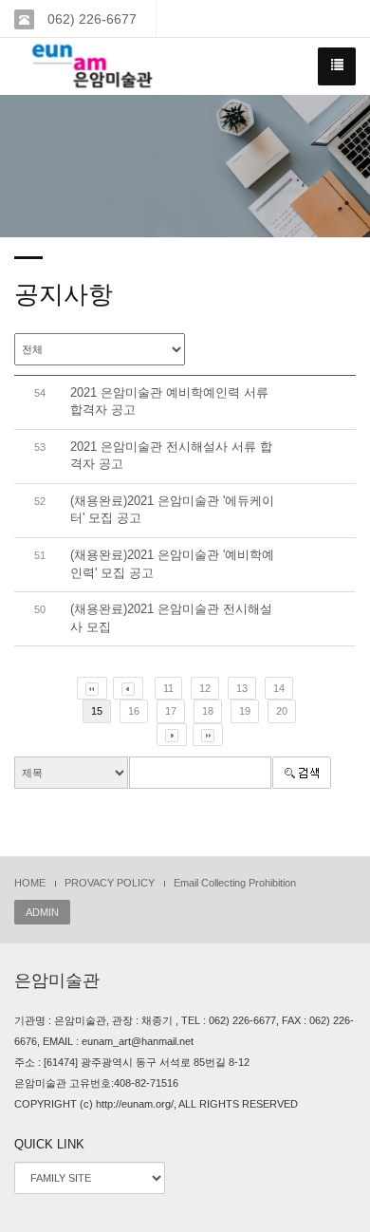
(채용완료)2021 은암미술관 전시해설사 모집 (171, 618)
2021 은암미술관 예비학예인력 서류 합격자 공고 (169, 401)
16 (133, 711)
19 (244, 711)
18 (207, 711)
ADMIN (42, 912)
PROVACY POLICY (110, 882)
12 (205, 688)
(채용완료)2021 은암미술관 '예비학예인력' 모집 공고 (172, 564)
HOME (30, 882)
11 (168, 688)
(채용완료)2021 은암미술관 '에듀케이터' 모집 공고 (172, 510)
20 (281, 711)
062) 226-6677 (90, 19)
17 (170, 711)
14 (279, 688)
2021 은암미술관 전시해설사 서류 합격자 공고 (171, 455)
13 (242, 688)
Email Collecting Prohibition (235, 882)
